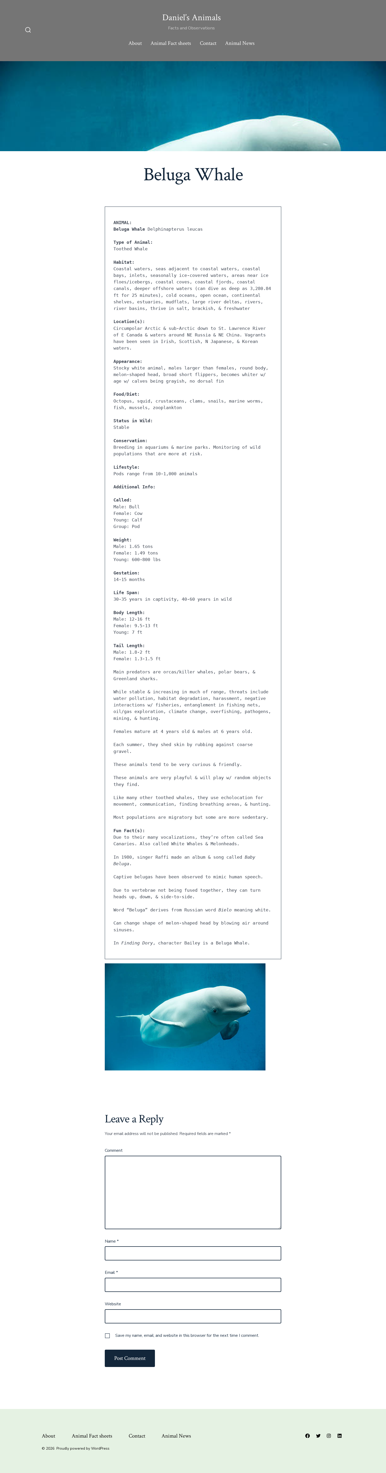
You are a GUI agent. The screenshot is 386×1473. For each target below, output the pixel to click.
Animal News (239, 43)
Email (111, 1272)
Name (112, 1241)
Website (113, 1304)
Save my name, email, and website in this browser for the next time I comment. (187, 1335)
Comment (114, 1150)
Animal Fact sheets (170, 43)
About (135, 43)
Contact (208, 43)
